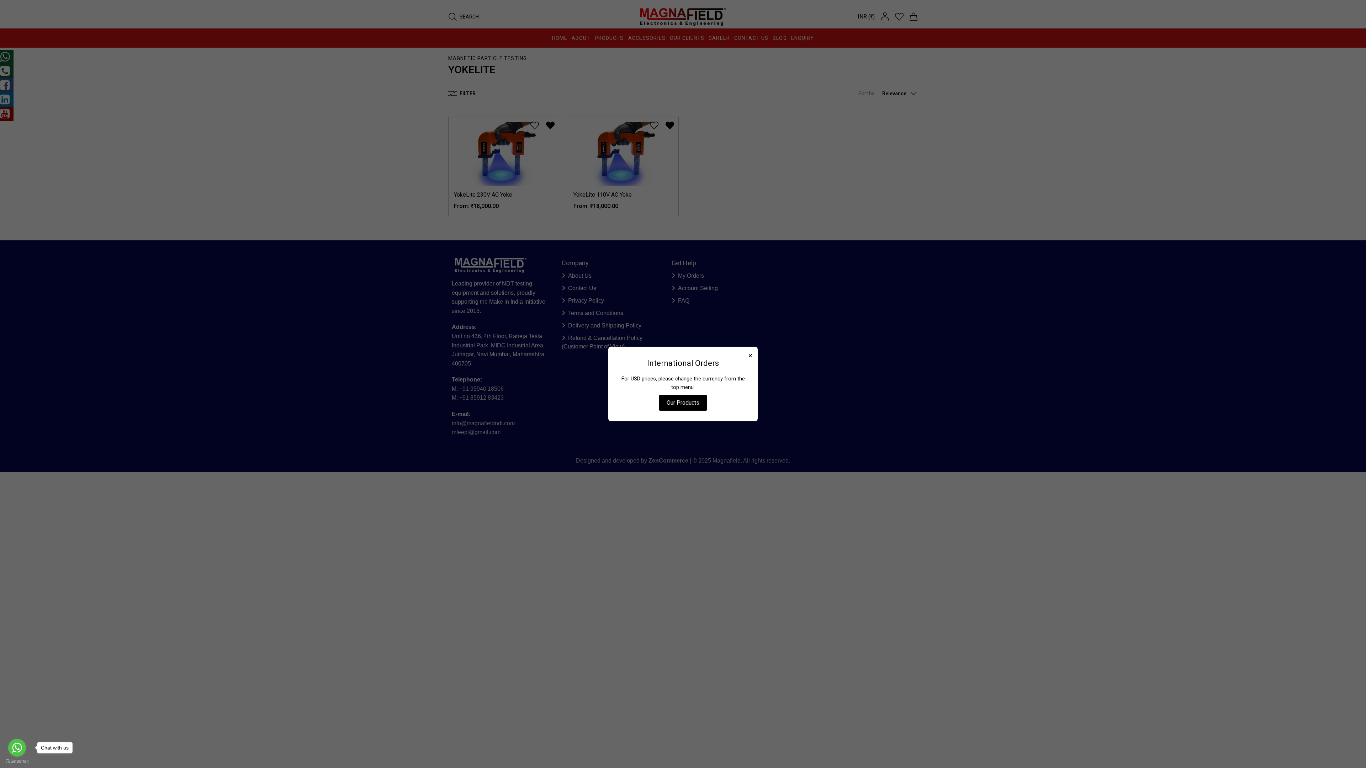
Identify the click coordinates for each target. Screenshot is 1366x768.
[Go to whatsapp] (17, 748)
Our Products (683, 402)
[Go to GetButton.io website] (17, 761)
